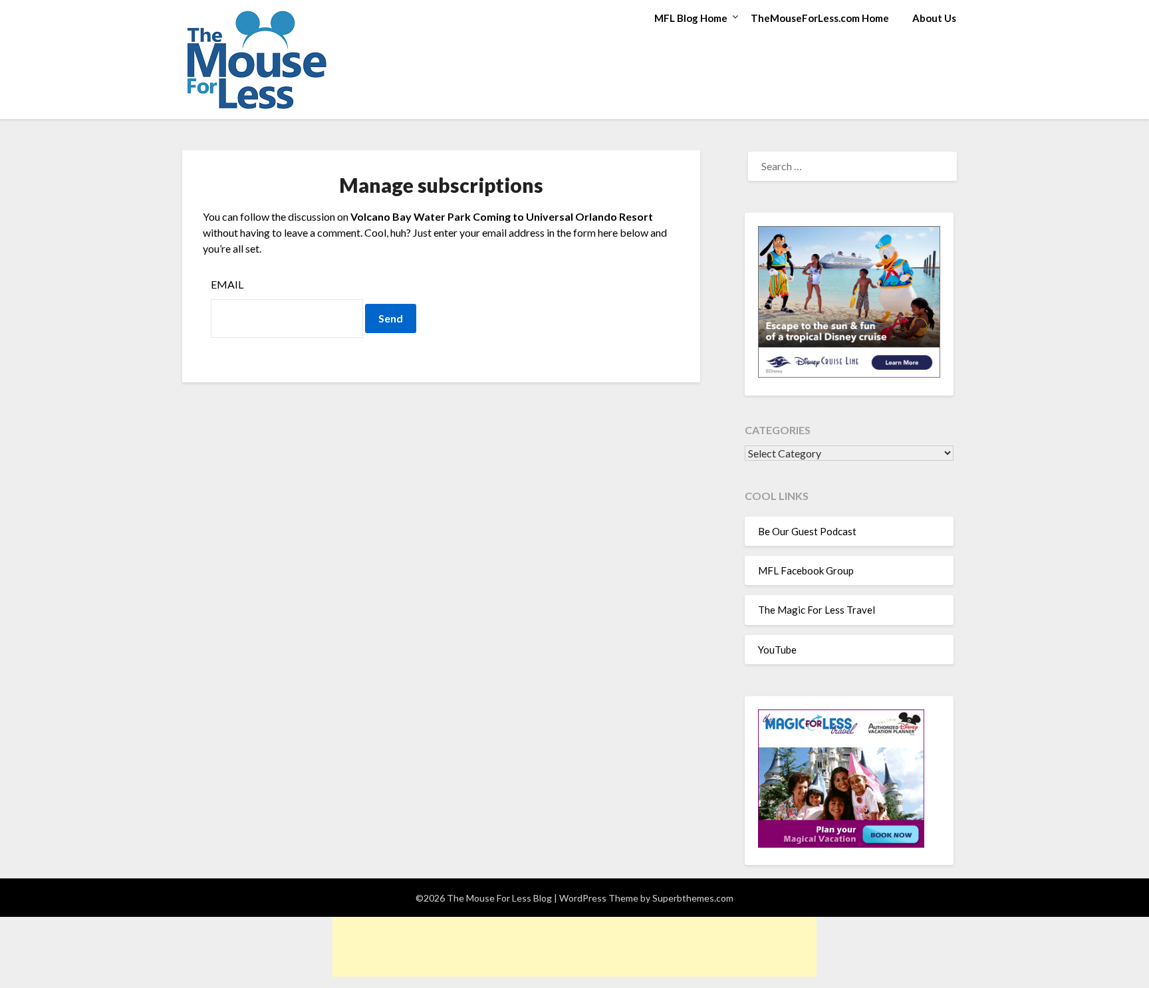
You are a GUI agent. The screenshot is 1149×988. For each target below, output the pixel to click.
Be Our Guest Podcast (807, 531)
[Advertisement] (574, 947)
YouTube (777, 650)
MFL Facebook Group (806, 570)
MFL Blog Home (690, 18)
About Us (934, 18)
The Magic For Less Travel (816, 610)
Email (227, 284)
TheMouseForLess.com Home (820, 18)
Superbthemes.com (692, 898)
